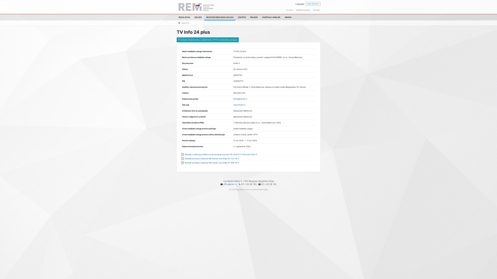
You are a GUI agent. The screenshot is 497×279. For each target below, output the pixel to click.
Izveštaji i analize (271, 17)
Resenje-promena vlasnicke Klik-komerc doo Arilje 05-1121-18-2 (212, 158)
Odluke (198, 17)
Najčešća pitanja (303, 10)
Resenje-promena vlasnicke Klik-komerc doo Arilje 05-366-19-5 (212, 163)
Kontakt (316, 10)
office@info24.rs (240, 99)
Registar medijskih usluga (219, 17)
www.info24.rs (239, 105)
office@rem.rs (230, 184)
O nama (289, 10)
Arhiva (288, 17)
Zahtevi (242, 17)
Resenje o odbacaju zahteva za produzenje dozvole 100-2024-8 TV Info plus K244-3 (221, 154)
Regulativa (184, 17)
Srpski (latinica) (312, 4)
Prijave (254, 17)
